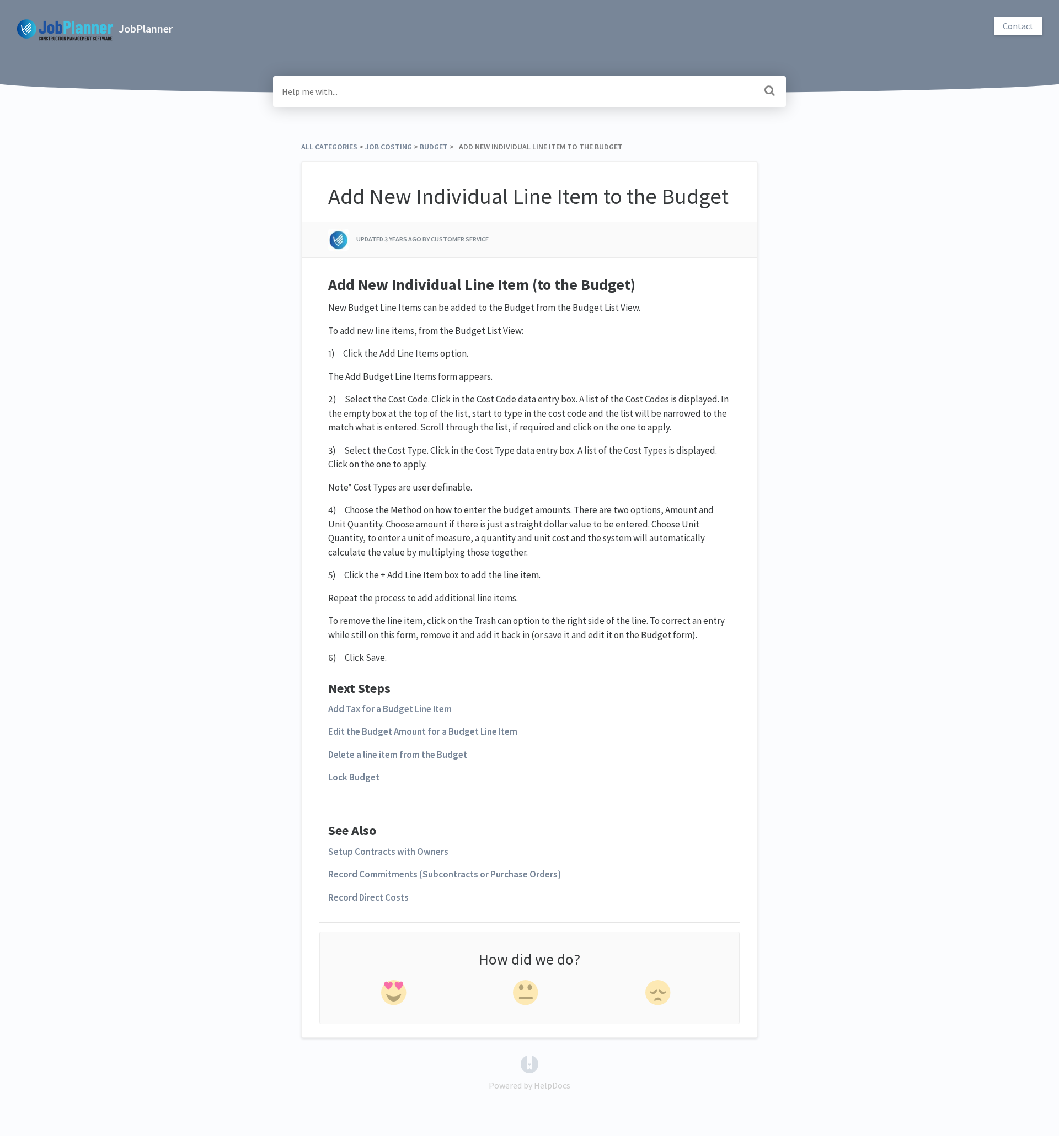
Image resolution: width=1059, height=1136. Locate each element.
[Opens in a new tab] (529, 1063)
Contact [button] (1018, 25)
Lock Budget (353, 777)
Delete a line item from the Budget (398, 755)
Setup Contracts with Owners (388, 852)
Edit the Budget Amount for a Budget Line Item (423, 731)
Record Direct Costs (368, 897)
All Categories (329, 147)
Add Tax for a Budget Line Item (390, 709)
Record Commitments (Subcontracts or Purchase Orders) (444, 874)
